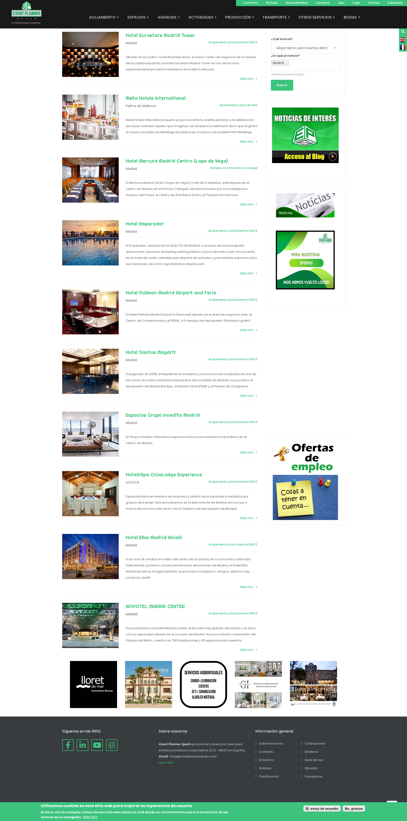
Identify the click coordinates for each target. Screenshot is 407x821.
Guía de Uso (314, 760)
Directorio (266, 760)
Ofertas (373, 3)
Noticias (272, 3)
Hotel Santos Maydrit (151, 352)
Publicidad (394, 3)
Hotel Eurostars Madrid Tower (160, 35)
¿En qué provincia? (285, 55)
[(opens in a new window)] (93, 707)
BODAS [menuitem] (348, 18)
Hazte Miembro (297, 3)
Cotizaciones (315, 743)
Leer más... (167, 762)
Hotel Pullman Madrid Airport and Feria (171, 293)
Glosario (311, 768)
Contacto (251, 3)
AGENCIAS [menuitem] (165, 18)
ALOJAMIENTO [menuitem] (100, 18)
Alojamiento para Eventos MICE (232, 42)
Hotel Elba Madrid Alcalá (154, 537)
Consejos (323, 3)
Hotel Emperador (145, 224)
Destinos (311, 751)
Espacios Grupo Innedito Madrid (163, 415)
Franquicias (313, 776)
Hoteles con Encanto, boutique (233, 168)
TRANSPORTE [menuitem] (273, 18)
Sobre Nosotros (271, 743)
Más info (247, 78)
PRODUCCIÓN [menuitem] (236, 18)
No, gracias (354, 808)
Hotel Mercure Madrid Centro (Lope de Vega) (177, 161)
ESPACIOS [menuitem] (135, 18)
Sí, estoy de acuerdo (321, 808)
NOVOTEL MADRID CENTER (155, 606)
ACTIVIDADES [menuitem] (199, 18)
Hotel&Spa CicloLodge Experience (164, 474)
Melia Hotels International (156, 98)
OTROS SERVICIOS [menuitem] (313, 18)
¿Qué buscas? (282, 39)
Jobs (341, 3)
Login (356, 3)
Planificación (269, 776)
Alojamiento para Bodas (238, 105)
